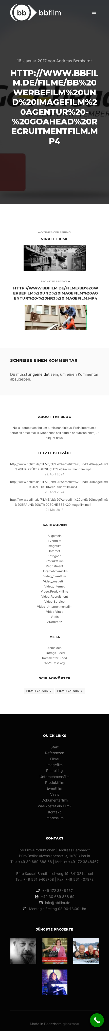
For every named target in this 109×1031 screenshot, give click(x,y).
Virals (55, 617)
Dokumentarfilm (55, 800)
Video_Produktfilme (54, 591)
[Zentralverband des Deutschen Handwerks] (54, 951)
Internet (54, 551)
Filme (54, 759)
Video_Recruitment (54, 596)
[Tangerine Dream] (54, 982)
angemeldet (38, 374)
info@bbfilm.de (57, 902)
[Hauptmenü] (94, 12)
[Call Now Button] (97, 1020)
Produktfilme (55, 561)
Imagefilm (54, 546)
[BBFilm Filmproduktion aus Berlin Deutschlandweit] (35, 12)
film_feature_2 (38, 690)
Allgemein (55, 536)
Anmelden (54, 648)
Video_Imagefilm (54, 581)
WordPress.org (54, 663)
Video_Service (54, 601)
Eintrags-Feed (55, 653)
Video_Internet (54, 586)
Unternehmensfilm (54, 571)
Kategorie (54, 556)
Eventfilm (54, 541)
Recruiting (54, 770)
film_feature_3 (70, 690)
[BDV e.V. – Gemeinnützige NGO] (23, 951)
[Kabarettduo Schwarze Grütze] (86, 951)
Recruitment (54, 566)
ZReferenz (54, 622)
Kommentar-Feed (54, 658)
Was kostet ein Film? (54, 806)
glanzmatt (71, 1024)
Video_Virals (54, 612)
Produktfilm (54, 782)
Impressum (54, 818)
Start (54, 747)
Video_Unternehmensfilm (54, 606)
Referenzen (54, 753)
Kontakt (54, 812)
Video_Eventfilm (54, 576)
